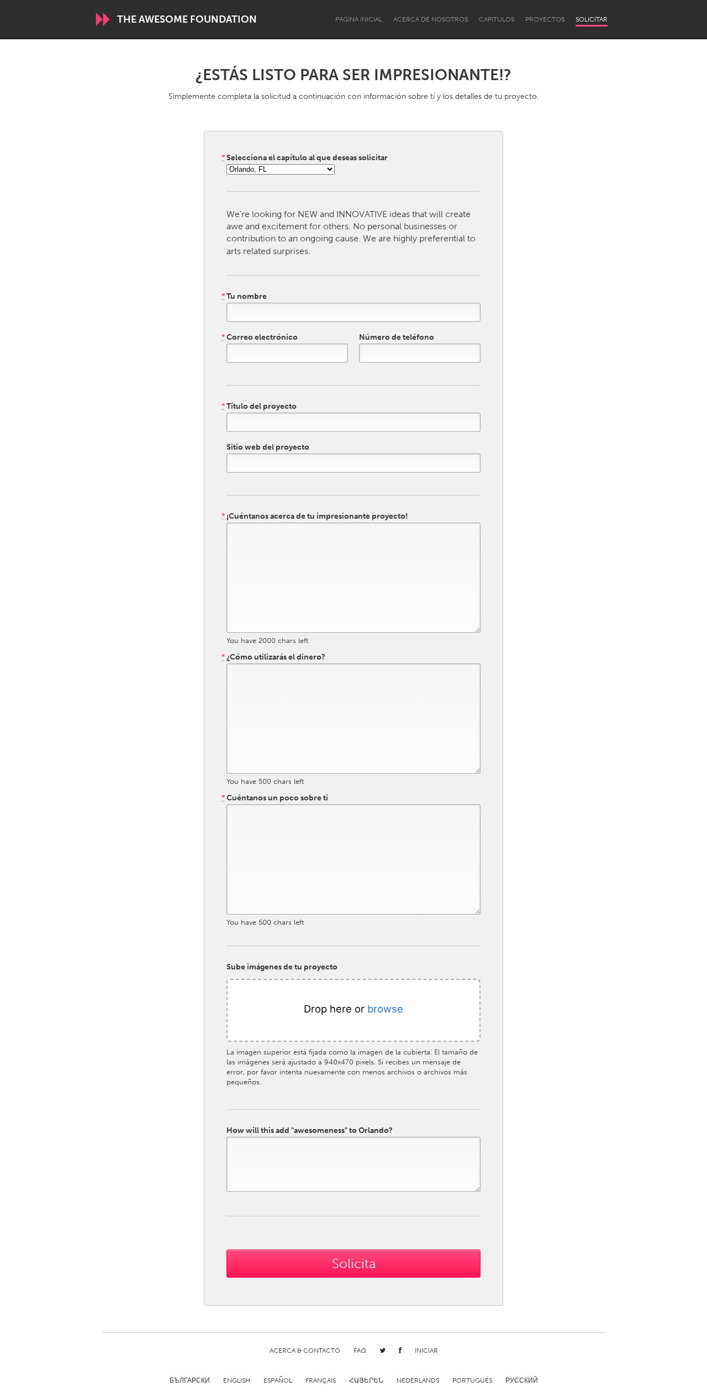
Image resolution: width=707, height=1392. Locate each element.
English (236, 1380)
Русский (521, 1380)
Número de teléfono (396, 337)
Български (190, 1380)
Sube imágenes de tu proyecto (281, 967)
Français (320, 1380)
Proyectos (544, 19)
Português (472, 1380)
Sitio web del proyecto (267, 447)
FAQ (360, 1350)
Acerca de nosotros (430, 19)
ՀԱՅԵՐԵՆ (366, 1380)
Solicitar (592, 19)
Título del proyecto (259, 406)
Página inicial (358, 19)
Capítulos (496, 19)
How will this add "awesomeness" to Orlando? (309, 1130)
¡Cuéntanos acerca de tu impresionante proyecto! (314, 516)
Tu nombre (244, 296)
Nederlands (418, 1380)
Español (277, 1380)
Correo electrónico (259, 337)
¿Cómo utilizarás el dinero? (273, 657)
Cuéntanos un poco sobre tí (274, 798)
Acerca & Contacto (305, 1350)
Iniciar (426, 1350)
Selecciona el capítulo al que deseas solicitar (304, 158)
